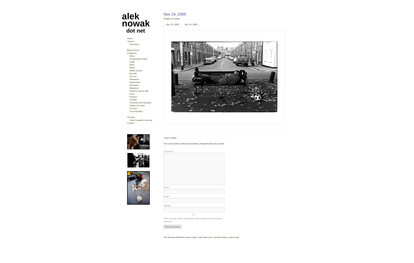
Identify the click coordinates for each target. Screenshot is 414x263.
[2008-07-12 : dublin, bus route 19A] (138, 167)
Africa (132, 56)
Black (132, 65)
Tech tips (131, 117)
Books (132, 68)
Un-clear (133, 108)
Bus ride (133, 73)
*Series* (130, 41)
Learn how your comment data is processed (218, 237)
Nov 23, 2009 (171, 24)
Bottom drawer (136, 71)
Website (167, 206)
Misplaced (134, 88)
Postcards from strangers (140, 103)
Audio (132, 62)
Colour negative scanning (141, 120)
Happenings (135, 82)
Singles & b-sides (172, 19)
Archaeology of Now (138, 59)
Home (129, 38)
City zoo (133, 76)
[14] (138, 204)
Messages (134, 85)
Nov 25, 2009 (192, 24)
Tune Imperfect (136, 111)
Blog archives (133, 50)
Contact (130, 123)
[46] (138, 149)
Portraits (133, 100)
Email (167, 196)
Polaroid (133, 97)
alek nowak (136, 20)
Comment (169, 151)
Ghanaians (134, 44)
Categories (132, 53)
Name (167, 187)
